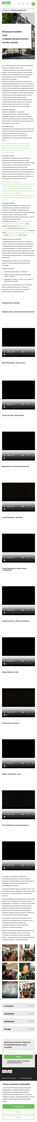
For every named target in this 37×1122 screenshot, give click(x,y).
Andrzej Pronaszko (13, 143)
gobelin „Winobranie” (14, 186)
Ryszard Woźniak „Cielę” (18, 184)
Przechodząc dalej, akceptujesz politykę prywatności (18, 1062)
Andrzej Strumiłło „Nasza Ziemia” (21, 195)
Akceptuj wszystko (18, 1106)
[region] (18, 1101)
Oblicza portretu (13, 235)
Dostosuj (18, 1112)
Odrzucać (18, 1117)
